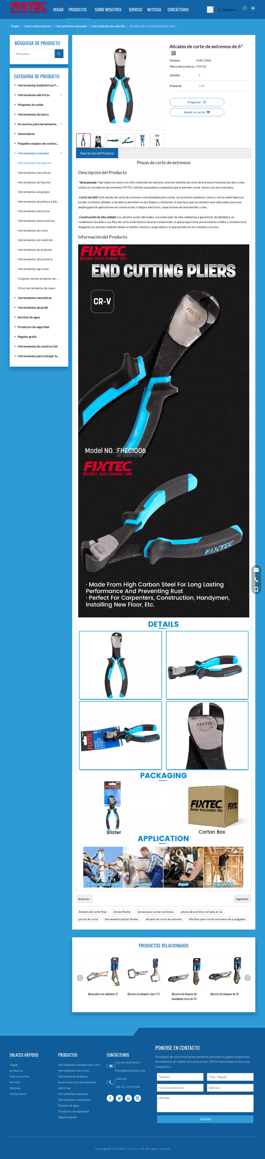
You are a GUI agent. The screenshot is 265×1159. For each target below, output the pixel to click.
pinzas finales (122, 911)
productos (16, 1070)
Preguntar (194, 102)
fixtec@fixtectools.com (130, 1070)
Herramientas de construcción (38, 346)
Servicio (15, 1082)
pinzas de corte (88, 919)
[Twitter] (119, 1098)
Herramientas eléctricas (34, 95)
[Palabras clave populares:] (210, 9)
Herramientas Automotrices (36, 220)
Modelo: (175, 60)
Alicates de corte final (93, 911)
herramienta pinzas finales (122, 919)
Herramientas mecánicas (34, 172)
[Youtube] (128, 1098)
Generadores (26, 133)
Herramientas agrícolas (33, 269)
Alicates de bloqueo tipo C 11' (103, 994)
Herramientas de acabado (35, 249)
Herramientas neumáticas (35, 298)
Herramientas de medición (35, 240)
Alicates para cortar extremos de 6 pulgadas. (217, 919)
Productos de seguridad (33, 327)
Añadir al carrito (194, 112)
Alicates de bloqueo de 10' (184, 994)
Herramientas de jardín (33, 307)
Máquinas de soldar (31, 104)
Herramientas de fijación (34, 182)
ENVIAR (205, 1119)
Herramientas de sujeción (34, 163)
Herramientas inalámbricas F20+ (39, 85)
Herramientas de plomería (35, 259)
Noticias (15, 1088)
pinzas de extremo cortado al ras (202, 911)
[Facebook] (110, 1098)
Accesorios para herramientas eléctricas (40, 124)
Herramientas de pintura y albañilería (40, 201)
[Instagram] (137, 1098)
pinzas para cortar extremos (156, 911)
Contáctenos (18, 1094)
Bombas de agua (29, 317)
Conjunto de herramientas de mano (40, 278)
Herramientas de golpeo (34, 192)
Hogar (14, 1064)
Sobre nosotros (20, 1076)
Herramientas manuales (33, 153)
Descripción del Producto (97, 153)
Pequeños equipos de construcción (40, 143)
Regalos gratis (27, 336)
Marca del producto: (183, 66)
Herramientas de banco (33, 114)
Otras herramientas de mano (36, 288)
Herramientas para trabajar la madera (40, 356)
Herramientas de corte (33, 230)
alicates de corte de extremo (163, 919)
